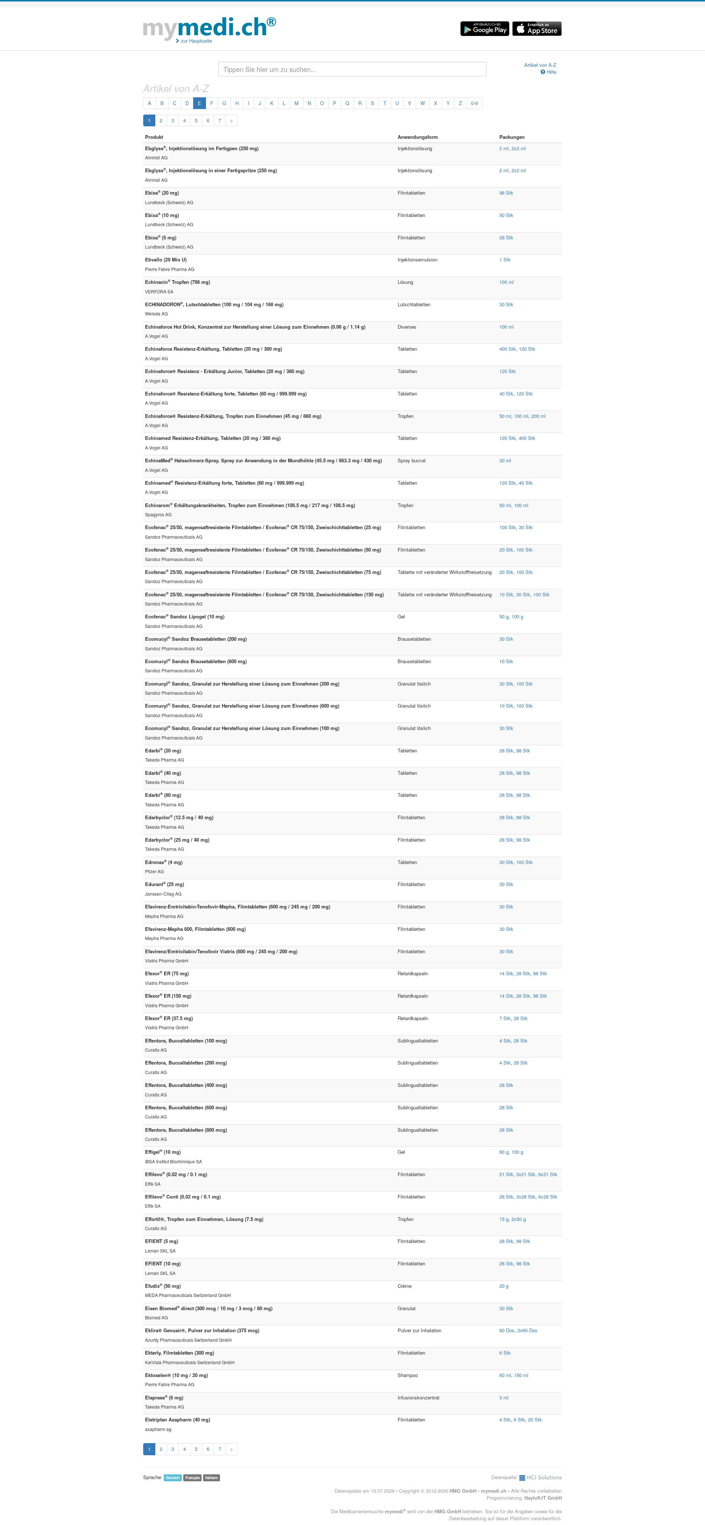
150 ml (521, 1375)
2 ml (504, 148)
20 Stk (506, 549)
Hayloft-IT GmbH (543, 1497)
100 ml (506, 281)
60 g (504, 1151)
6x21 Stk (547, 1174)
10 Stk (506, 594)
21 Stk (506, 1174)
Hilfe (550, 72)
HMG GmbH (462, 1490)
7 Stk (505, 1018)
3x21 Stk (525, 1174)
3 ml (504, 1397)
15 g (504, 1218)
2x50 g (518, 1218)
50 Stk (506, 215)
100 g (517, 616)
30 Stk (506, 304)
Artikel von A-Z (540, 65)
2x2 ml (518, 148)
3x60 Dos (527, 1330)
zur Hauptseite (196, 40)
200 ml (538, 415)
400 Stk (507, 348)
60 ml (505, 1375)
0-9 (474, 103)
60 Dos (506, 1330)
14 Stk (506, 973)
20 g (504, 1285)
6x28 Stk (547, 1196)
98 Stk (506, 192)
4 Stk (505, 1040)
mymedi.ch (493, 1490)
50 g (504, 616)
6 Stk (505, 1352)
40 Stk (506, 393)
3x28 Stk (525, 1196)
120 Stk (527, 348)
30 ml (505, 460)
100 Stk (507, 527)
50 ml (505, 415)
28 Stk (506, 237)
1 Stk (505, 259)
